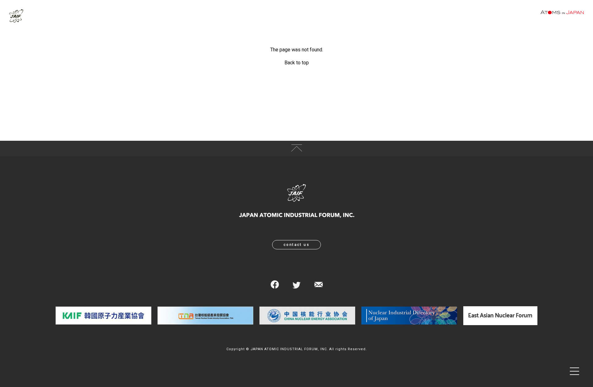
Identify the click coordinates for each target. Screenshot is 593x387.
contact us (296, 245)
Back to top (296, 63)
